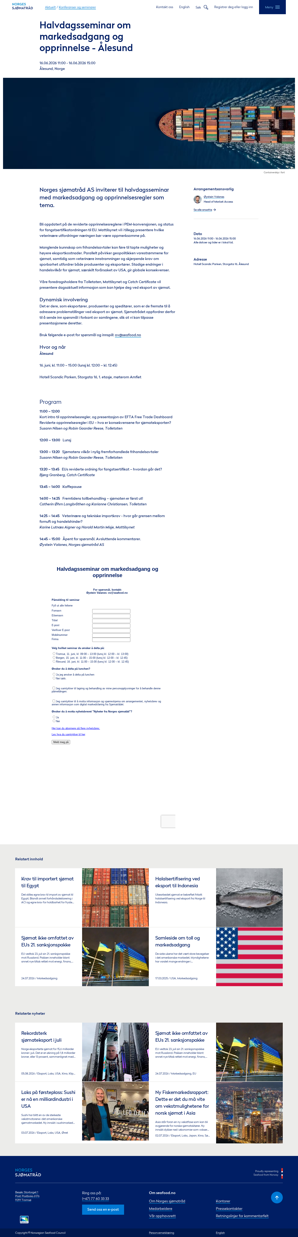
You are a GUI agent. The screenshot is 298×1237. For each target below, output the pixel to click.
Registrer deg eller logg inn (233, 7)
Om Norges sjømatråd (167, 1201)
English (184, 7)
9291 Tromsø (23, 1200)
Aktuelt (50, 7)
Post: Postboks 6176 (27, 1196)
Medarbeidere (160, 1208)
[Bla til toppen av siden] (277, 1197)
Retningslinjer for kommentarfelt (242, 1216)
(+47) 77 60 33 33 (95, 1198)
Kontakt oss (164, 7)
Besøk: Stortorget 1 (26, 1192)
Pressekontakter (229, 1208)
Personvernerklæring (161, 1232)
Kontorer (223, 1201)
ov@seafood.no (128, 335)
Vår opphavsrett (162, 1216)
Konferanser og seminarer (77, 7)
